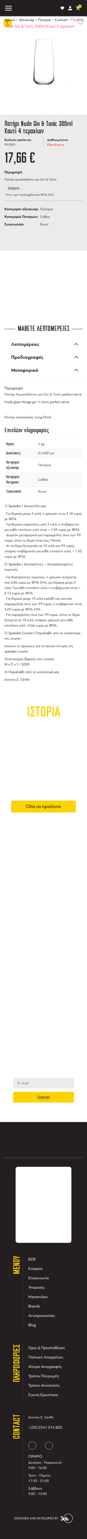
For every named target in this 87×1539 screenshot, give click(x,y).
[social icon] (32, 1446)
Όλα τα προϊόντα (43, 806)
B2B (31, 1259)
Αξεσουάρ (26, 20)
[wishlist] (62, 8)
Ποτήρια (44, 20)
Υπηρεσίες (36, 1287)
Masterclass (38, 1297)
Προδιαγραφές (27, 357)
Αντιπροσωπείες (41, 1315)
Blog (32, 1325)
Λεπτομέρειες (25, 344)
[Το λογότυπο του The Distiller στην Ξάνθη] (35, 8)
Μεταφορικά (24, 370)
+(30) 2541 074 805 (45, 1427)
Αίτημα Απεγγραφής (45, 1366)
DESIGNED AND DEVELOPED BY (36, 1518)
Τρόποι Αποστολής (44, 1385)
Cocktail (61, 20)
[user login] (70, 8)
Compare (13, 188)
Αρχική (9, 20)
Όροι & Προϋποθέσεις (46, 1348)
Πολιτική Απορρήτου (45, 1357)
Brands (34, 1306)
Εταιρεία (35, 1268)
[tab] (43, 344)
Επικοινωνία (38, 1278)
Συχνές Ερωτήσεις (43, 1394)
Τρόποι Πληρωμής (43, 1376)
